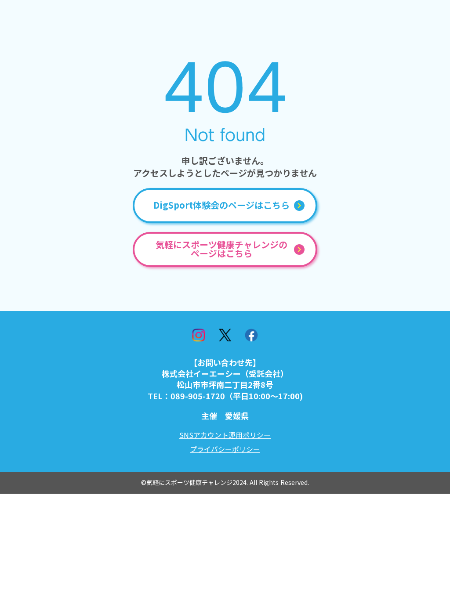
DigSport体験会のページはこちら (221, 205)
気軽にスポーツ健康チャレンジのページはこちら (221, 249)
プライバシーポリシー (225, 449)
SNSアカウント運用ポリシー (225, 435)
